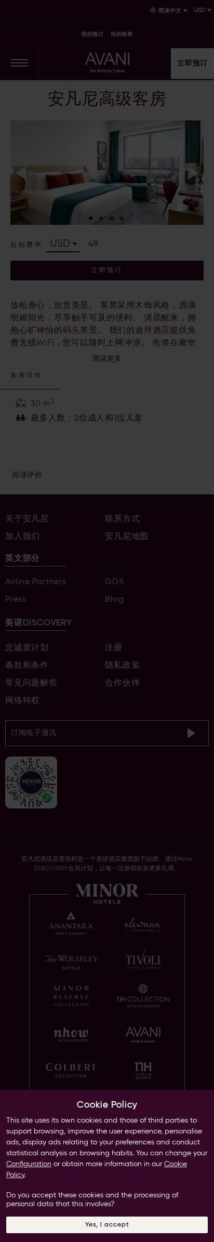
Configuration (28, 1164)
